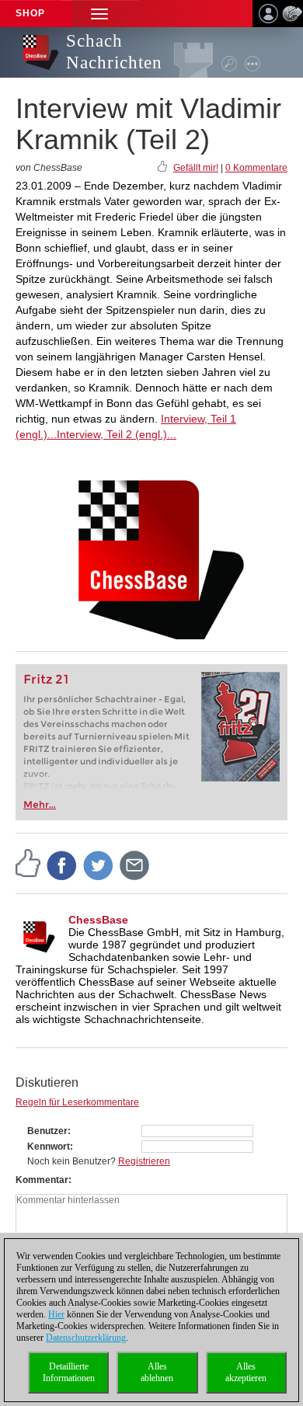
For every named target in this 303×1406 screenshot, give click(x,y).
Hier (56, 1314)
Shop (30, 13)
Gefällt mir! (195, 167)
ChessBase (98, 920)
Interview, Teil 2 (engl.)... (116, 434)
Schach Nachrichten (114, 51)
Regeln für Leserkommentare (77, 1102)
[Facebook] (62, 864)
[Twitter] (99, 864)
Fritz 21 (46, 679)
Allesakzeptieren (245, 1372)
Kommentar (42, 1180)
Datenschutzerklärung (86, 1337)
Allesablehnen (157, 1372)
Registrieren (144, 1161)
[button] (99, 13)
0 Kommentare (256, 167)
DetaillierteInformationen (69, 1372)
